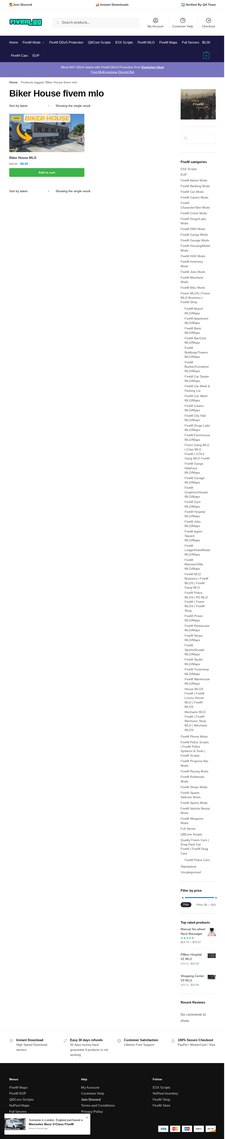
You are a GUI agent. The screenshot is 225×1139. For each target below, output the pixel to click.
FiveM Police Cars (197, 860)
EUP (184, 174)
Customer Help (182, 26)
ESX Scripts (189, 169)
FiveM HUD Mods (193, 256)
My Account (155, 26)
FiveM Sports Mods (194, 803)
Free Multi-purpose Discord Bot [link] (112, 72)
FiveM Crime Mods (194, 213)
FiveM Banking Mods (195, 186)
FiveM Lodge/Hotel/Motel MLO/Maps (197, 550)
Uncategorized (191, 872)
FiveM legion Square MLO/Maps (193, 536)
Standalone (188, 866)
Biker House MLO (22, 158)
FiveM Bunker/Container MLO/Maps (197, 366)
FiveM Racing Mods (194, 771)
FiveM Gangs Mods (194, 234)
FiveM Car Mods (192, 191)
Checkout (208, 26)
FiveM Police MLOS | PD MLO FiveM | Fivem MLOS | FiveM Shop (196, 601)
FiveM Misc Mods (193, 287)
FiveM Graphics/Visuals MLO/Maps (196, 492)
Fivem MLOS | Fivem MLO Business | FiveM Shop (195, 298)
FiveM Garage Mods (195, 240)
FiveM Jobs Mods (193, 272)
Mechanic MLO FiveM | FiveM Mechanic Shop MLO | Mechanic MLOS (196, 720)
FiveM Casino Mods (194, 197)
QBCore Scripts (191, 834)
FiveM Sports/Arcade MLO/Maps (194, 649)
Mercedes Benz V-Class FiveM (51, 1124)
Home (13, 82)
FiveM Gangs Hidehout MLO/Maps (194, 468)
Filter (186, 904)
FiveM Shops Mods (194, 787)
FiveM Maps (18, 1087)
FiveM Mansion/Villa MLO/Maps (194, 564)
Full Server (188, 828)
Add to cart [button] (46, 172)
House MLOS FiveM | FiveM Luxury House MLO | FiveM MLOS (194, 697)
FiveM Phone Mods (194, 736)
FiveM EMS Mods (193, 229)
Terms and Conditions (98, 1105)
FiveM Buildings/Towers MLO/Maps (196, 352)
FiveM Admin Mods (194, 180)
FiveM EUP (17, 1093)
